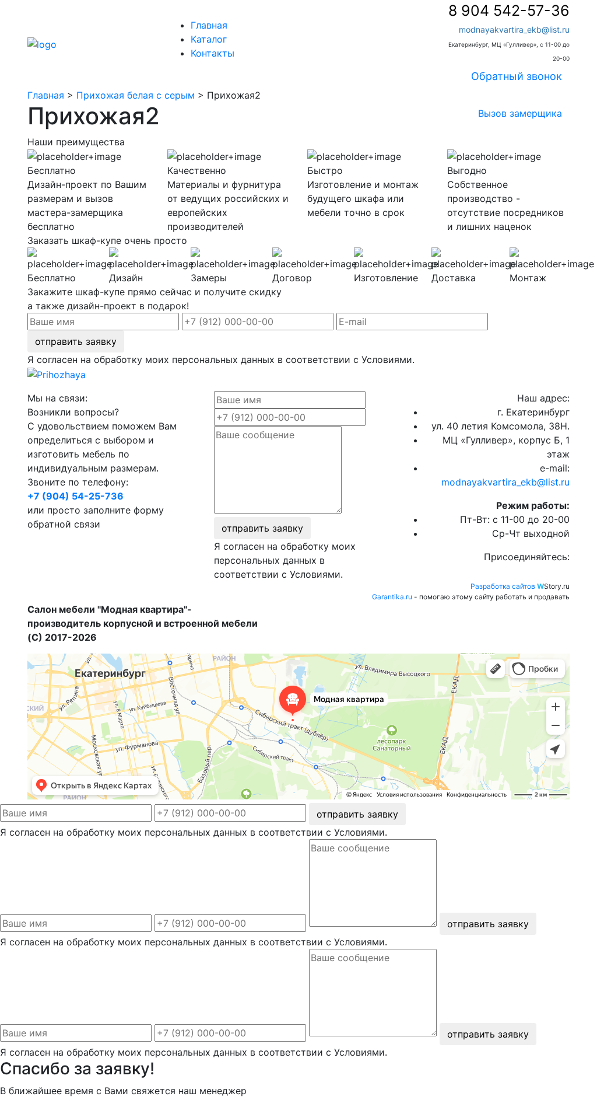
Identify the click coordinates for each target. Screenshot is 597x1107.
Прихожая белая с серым (135, 95)
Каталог (209, 39)
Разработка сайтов (502, 586)
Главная (209, 25)
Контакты (212, 53)
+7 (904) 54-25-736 (75, 496)
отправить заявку (76, 341)
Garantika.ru (392, 596)
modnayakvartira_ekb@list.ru (514, 29)
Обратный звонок (516, 76)
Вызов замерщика (520, 113)
